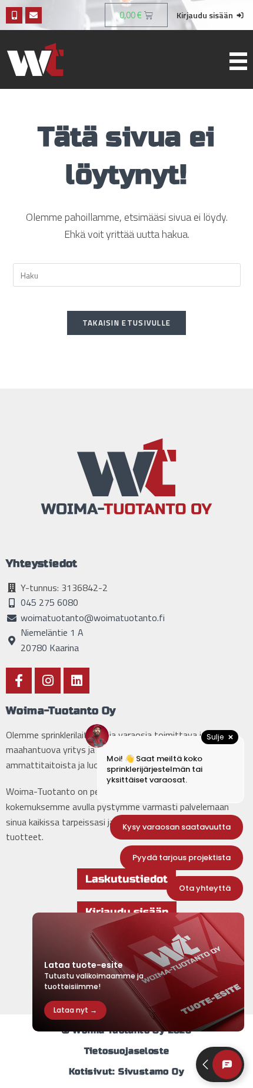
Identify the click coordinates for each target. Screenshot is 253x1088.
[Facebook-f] (19, 681)
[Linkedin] (76, 681)
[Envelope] (33, 15)
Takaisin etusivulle (126, 323)
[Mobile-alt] (14, 15)
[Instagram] (48, 681)
